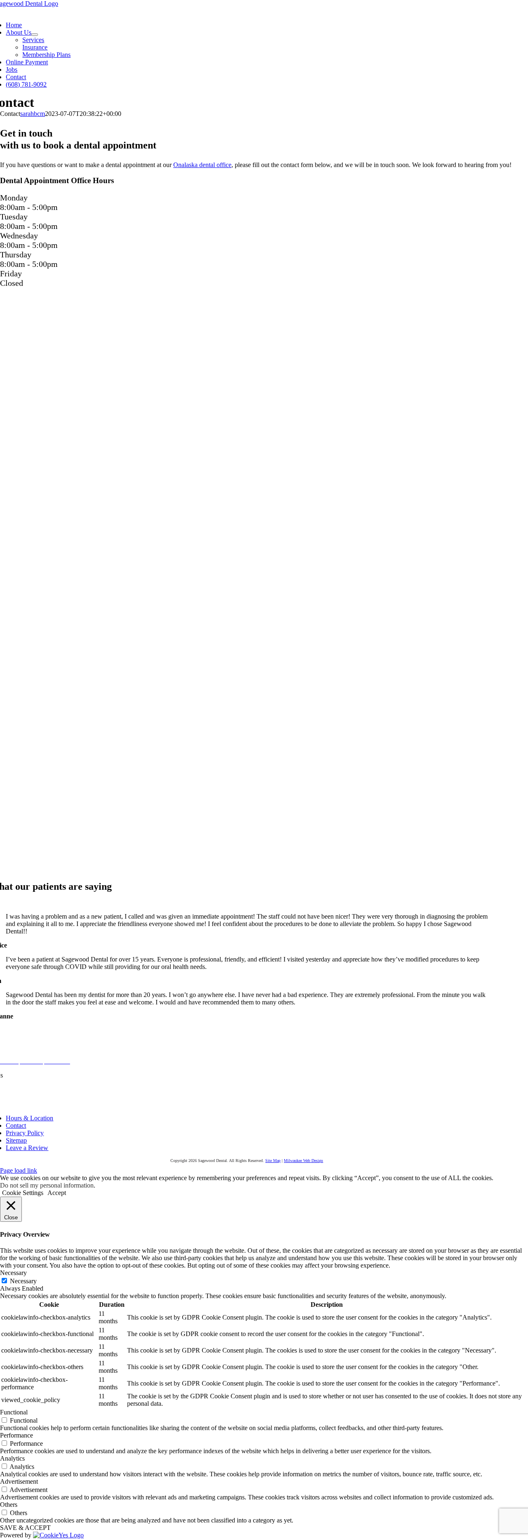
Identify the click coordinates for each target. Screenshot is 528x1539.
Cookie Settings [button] (22, 1192)
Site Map (272, 1160)
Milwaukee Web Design (303, 1160)
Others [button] (8, 1504)
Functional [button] (14, 1412)
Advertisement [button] (19, 1481)
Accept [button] (56, 1192)
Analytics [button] (12, 1458)
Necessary (23, 1280)
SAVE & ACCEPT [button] (25, 1527)
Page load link (18, 1170)
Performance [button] (16, 1435)
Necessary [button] (13, 1272)
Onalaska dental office (202, 164)
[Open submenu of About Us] (34, 34)
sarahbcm (32, 113)
